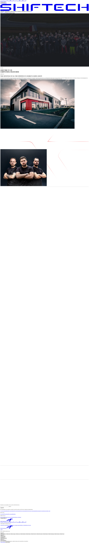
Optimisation (2, 11)
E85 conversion (7, 11)
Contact (3, 1)
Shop (15, 514)
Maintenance (24, 11)
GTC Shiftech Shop (16, 525)
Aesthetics (19, 11)
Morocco (2, 539)
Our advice (2, 514)
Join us (14, 517)
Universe (28, 11)
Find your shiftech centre (4, 517)
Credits (1, 529)
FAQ (1, 1)
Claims (12, 517)
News (5, 1)
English (3, 2)
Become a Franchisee (18, 517)
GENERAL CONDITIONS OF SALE (25, 525)
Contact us (9, 517)
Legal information (10, 525)
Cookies (1, 525)
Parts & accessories (14, 11)
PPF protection (6, 514)
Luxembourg (2, 537)
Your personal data (5, 525)
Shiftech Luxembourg (3, 538)
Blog (13, 514)
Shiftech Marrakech (3, 540)
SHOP (31, 11)
